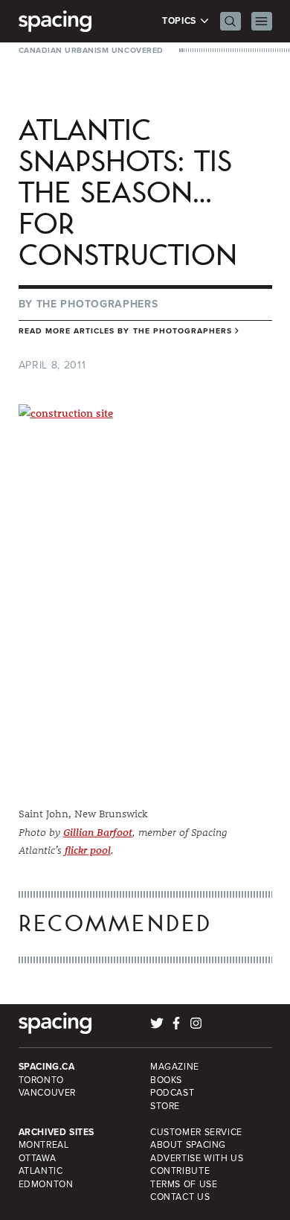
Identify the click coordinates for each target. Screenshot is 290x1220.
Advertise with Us (196, 1158)
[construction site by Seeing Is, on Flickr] (145, 594)
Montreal (44, 1145)
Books (166, 1080)
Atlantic (41, 1171)
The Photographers (97, 304)
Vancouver (48, 1092)
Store (165, 1106)
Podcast (172, 1092)
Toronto (41, 1080)
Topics (180, 21)
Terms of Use (183, 1184)
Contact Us (180, 1197)
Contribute (180, 1171)
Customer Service (196, 1132)
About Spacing (188, 1145)
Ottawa (38, 1158)
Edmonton (46, 1184)
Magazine (174, 1066)
